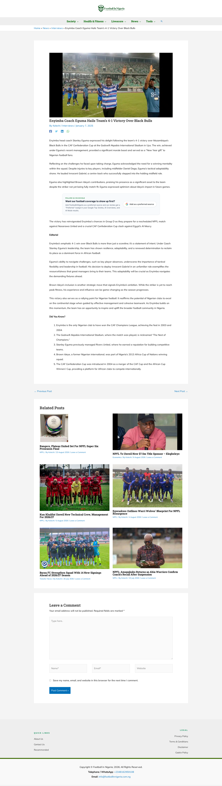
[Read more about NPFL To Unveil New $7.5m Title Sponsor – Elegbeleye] (147, 431)
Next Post (181, 391)
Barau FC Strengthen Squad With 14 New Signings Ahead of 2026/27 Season (70, 574)
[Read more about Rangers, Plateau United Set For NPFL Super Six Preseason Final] (54, 427)
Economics (117, 457)
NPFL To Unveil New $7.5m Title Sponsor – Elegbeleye (146, 453)
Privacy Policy (181, 736)
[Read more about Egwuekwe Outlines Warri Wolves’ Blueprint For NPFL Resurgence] (147, 485)
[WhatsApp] (68, 131)
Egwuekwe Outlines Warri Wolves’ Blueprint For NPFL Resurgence (146, 512)
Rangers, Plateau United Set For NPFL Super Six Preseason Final (69, 447)
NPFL (42, 452)
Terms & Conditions (178, 741)
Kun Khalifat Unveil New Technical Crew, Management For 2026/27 (74, 516)
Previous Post (43, 391)
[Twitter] (56, 131)
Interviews (68, 125)
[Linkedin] (62, 131)
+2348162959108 (124, 771)
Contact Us (39, 744)
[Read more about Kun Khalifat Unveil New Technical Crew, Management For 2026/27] (74, 487)
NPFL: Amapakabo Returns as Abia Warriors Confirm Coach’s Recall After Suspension (145, 573)
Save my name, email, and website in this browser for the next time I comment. (95, 680)
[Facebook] (50, 131)
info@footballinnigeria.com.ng (115, 776)
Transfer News (46, 579)
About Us (38, 738)
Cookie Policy (181, 752)
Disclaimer (183, 747)
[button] (77, 21)
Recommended (41, 749)
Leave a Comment (78, 452)
